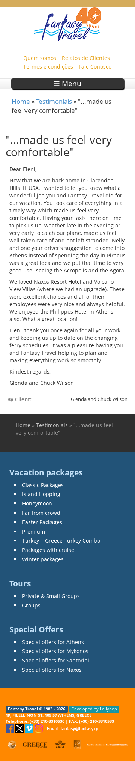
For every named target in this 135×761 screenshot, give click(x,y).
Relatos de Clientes (86, 57)
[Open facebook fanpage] (10, 727)
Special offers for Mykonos (55, 651)
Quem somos (39, 57)
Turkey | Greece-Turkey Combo (61, 540)
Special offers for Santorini (55, 660)
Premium (33, 531)
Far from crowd (41, 512)
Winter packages (43, 559)
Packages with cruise (48, 549)
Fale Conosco (95, 66)
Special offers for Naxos (52, 669)
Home (21, 101)
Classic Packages (43, 485)
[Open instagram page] (40, 727)
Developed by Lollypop (94, 709)
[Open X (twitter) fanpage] (20, 727)
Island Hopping (41, 494)
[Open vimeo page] (30, 727)
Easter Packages (42, 522)
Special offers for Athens (53, 642)
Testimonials (54, 101)
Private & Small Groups (51, 596)
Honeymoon (37, 503)
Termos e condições (48, 66)
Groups (31, 605)
